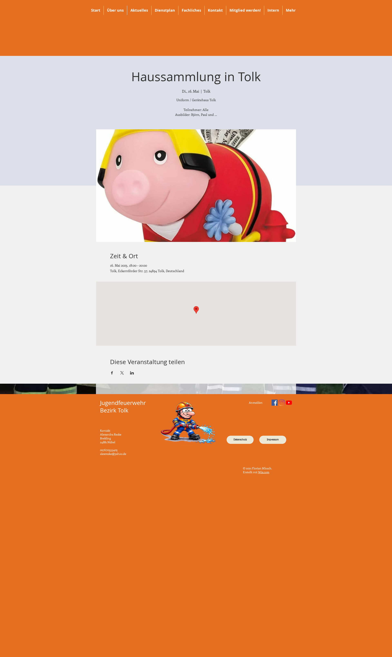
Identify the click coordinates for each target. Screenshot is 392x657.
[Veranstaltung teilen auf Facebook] (112, 372)
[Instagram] (282, 403)
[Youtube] (289, 403)
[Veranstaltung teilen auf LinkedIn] (132, 372)
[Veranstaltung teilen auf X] (122, 372)
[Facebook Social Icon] (275, 403)
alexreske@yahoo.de (113, 454)
